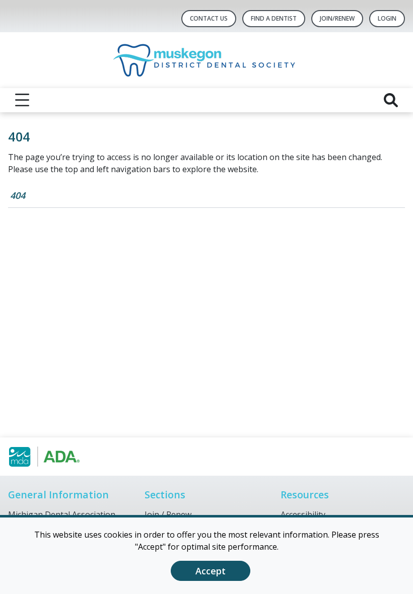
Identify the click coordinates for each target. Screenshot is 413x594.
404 (17, 195)
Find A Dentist (274, 18)
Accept (210, 571)
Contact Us (209, 18)
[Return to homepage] (207, 60)
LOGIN (387, 18)
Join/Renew (337, 18)
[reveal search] (391, 100)
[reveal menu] (22, 100)
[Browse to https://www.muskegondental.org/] (59, 456)
